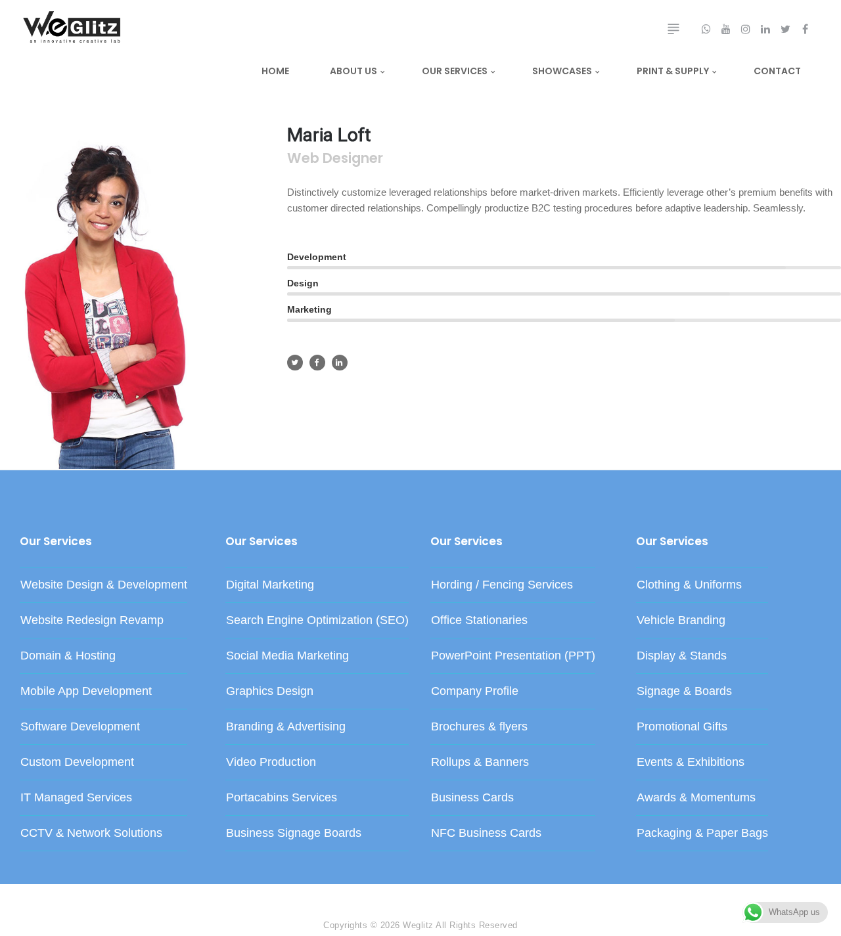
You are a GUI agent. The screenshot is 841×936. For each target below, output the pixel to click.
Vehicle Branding (681, 620)
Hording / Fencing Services (502, 584)
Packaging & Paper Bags (702, 832)
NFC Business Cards (486, 832)
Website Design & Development (103, 584)
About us (353, 71)
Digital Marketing (270, 584)
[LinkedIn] (52, 896)
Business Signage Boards (293, 832)
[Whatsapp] (92, 896)
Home (275, 71)
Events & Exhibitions (690, 762)
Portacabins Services (281, 797)
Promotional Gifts (682, 726)
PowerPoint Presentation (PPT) (513, 655)
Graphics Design (269, 691)
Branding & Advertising (286, 726)
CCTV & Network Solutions (91, 832)
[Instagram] (65, 896)
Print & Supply (673, 71)
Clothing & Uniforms (689, 584)
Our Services (455, 71)
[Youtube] (78, 896)
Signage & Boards (684, 691)
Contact (777, 71)
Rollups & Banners (480, 762)
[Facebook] (26, 896)
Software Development (80, 726)
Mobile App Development (86, 691)
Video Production (271, 762)
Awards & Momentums (696, 797)
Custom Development (77, 762)
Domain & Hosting (68, 655)
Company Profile (474, 691)
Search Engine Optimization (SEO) (317, 620)
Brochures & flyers (479, 726)
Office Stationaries (479, 620)
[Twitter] (39, 896)
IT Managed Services (76, 797)
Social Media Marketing (287, 655)
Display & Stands (682, 655)
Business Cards (472, 797)
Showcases (562, 71)
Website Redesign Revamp (92, 620)
